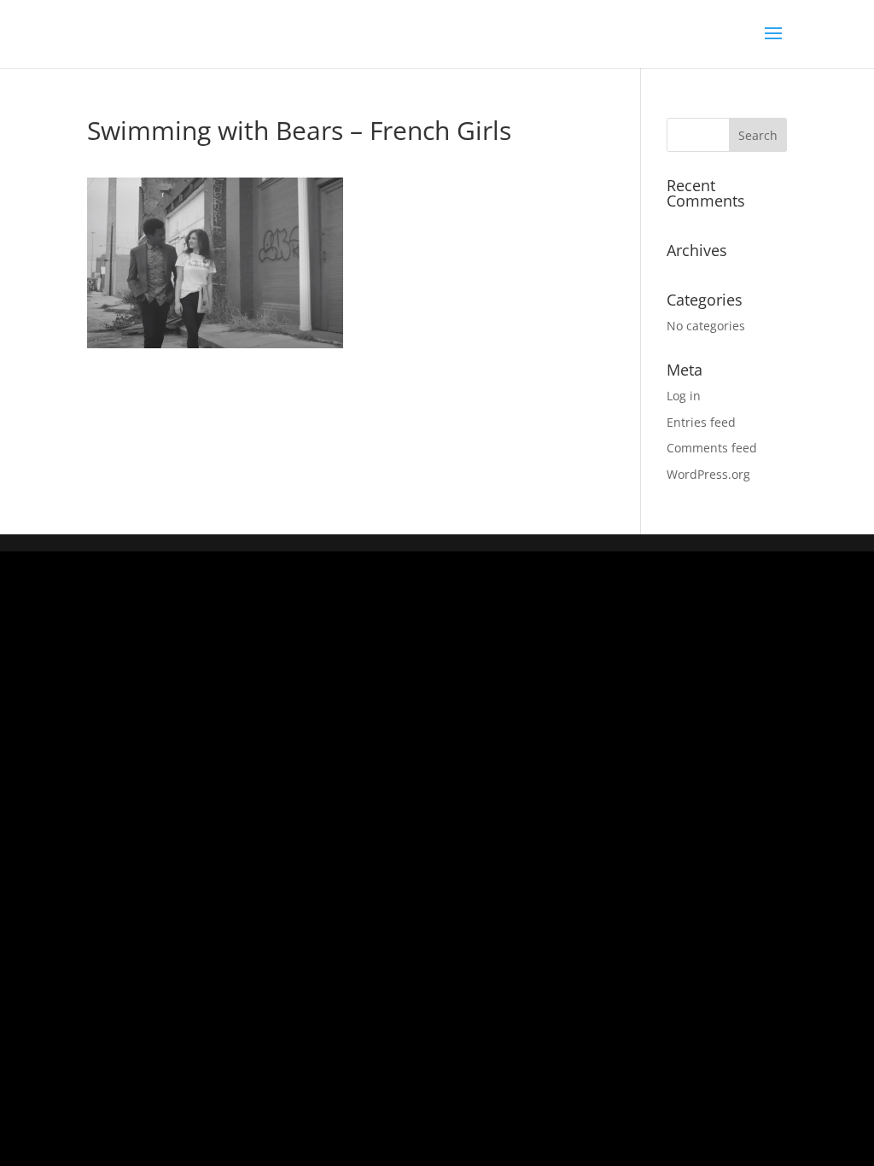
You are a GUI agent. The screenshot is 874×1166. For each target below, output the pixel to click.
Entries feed (701, 422)
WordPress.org (708, 474)
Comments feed (712, 448)
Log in (684, 396)
